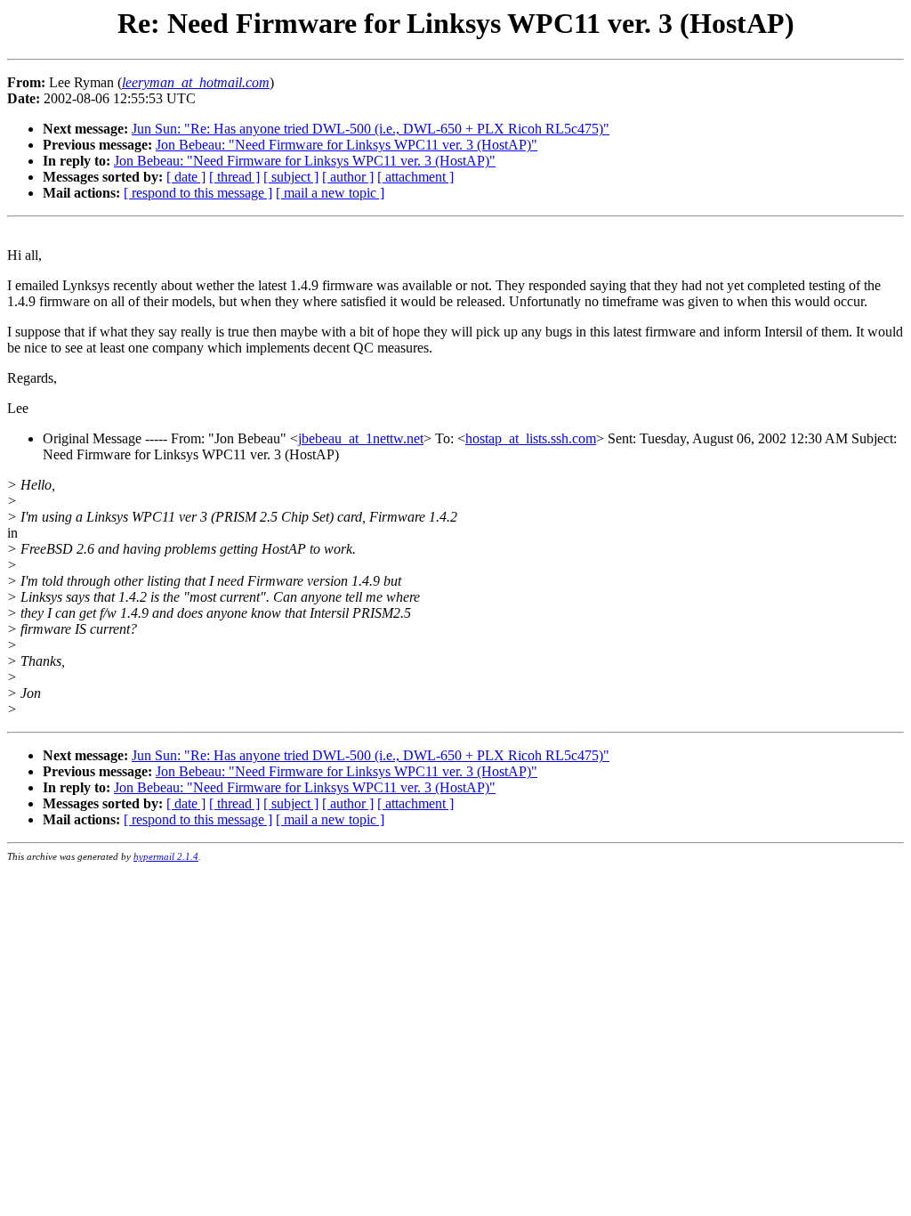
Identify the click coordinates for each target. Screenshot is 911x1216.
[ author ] (348, 176)
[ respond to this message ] (198, 192)
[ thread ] (234, 176)
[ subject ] (290, 176)
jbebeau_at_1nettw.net (360, 438)
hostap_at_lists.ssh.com (530, 438)
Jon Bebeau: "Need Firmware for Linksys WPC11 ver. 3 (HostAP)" (346, 144)
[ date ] (186, 176)
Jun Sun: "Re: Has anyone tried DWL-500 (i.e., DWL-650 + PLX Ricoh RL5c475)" (370, 128)
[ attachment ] (415, 176)
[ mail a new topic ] (330, 192)
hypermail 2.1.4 (165, 856)
